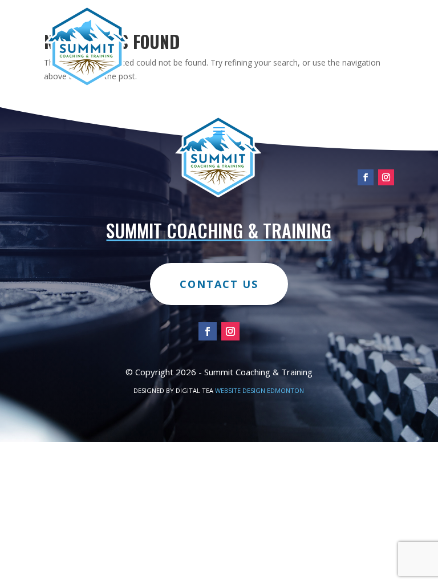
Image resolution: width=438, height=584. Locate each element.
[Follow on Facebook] (366, 177)
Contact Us (219, 284)
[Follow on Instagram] (386, 177)
